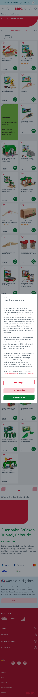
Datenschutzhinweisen (10, 373)
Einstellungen (19, 383)
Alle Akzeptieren (19, 398)
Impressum (30, 373)
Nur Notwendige (19, 390)
